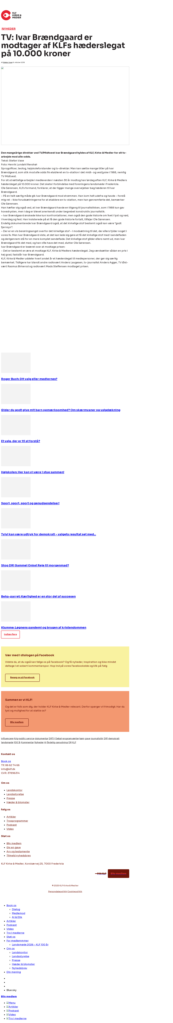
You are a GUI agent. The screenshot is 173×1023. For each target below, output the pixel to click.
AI (45, 742)
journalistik (97, 738)
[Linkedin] (13, 345)
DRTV (52, 738)
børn (81, 738)
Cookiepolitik (74, 891)
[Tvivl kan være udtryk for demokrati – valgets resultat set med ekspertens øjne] (16, 527)
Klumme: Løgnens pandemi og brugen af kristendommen (43, 627)
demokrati (113, 738)
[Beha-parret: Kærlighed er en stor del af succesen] (16, 589)
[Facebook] (3, 878)
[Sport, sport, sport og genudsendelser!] (16, 496)
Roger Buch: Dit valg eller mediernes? (29, 379)
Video (12, 1014)
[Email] (22, 345)
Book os (6, 761)
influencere (7, 738)
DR (70, 742)
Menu (12, 1002)
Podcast (14, 1010)
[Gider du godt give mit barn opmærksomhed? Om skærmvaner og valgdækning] (16, 403)
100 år (17, 742)
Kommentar (27, 742)
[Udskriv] (32, 345)
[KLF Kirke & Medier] (62, 15)
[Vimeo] (9, 878)
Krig (16, 738)
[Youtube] (15, 878)
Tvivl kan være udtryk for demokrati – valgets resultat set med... (48, 534)
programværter (70, 738)
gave (87, 738)
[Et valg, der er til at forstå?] (16, 434)
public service (26, 738)
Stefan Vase (7, 62)
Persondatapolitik (57, 891)
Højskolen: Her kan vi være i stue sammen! (32, 472)
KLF (74, 742)
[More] (42, 346)
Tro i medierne (17, 1018)
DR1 (106, 738)
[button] (126, 14)
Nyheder (9, 28)
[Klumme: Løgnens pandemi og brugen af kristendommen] (16, 620)
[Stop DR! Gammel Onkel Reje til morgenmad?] (16, 558)
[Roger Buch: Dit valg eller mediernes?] (16, 372)
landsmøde (7, 742)
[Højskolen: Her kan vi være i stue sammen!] (16, 465)
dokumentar (41, 738)
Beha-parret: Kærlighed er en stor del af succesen (38, 596)
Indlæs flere (10, 634)
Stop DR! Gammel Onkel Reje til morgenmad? (35, 565)
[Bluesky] (21, 878)
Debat (58, 738)
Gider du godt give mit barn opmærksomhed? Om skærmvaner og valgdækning (60, 410)
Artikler (13, 1006)
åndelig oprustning (57, 742)
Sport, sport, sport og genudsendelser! (30, 503)
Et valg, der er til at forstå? (20, 441)
